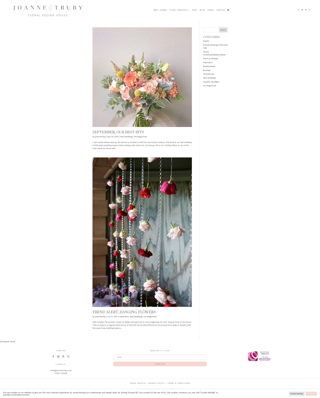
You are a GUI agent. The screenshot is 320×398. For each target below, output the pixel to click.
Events (206, 41)
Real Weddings (126, 137)
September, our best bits (118, 132)
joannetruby (100, 137)
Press (211, 10)
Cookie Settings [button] (296, 394)
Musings (206, 70)
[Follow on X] (309, 10)
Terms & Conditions (179, 383)
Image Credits (138, 383)
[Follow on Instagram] (302, 10)
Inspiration (124, 317)
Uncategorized (140, 137)
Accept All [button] (311, 394)
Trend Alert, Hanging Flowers (124, 312)
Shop (194, 10)
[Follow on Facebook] (299, 10)
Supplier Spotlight (211, 82)
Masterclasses (209, 66)
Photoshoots (208, 74)
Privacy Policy (157, 383)
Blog (202, 10)
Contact (221, 10)
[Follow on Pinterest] (305, 10)
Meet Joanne (160, 10)
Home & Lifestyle (210, 59)
